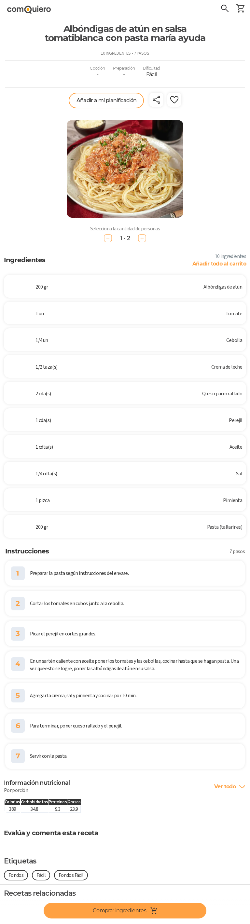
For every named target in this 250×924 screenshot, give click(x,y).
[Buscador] (224, 9)
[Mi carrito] (240, 9)
